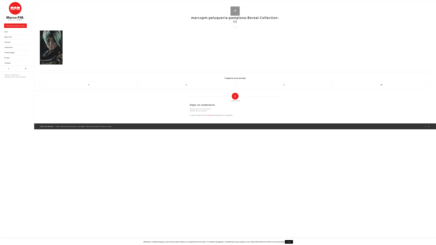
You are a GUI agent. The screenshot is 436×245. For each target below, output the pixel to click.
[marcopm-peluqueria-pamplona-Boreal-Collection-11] (235, 11)
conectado (209, 115)
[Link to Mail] (25, 69)
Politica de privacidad (275, 242)
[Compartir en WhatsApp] (284, 85)
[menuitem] (17, 25)
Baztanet (50, 126)
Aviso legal (81, 126)
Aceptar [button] (289, 242)
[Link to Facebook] (8, 69)
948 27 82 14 (15, 75)
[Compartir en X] (186, 85)
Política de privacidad (92, 126)
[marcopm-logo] (15, 11)
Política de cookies (105, 126)
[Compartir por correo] (381, 85)
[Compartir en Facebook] (88, 85)
